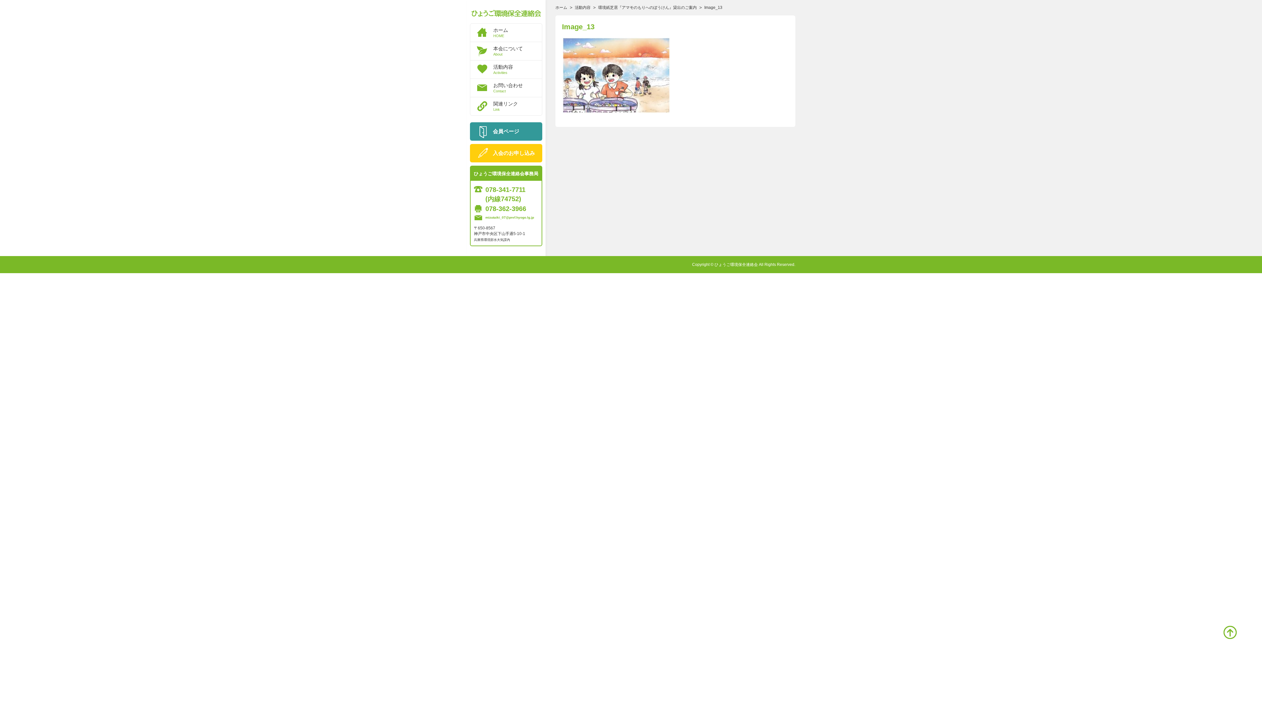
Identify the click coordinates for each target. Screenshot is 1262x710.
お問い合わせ (508, 88)
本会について (508, 51)
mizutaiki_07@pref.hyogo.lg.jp (509, 217)
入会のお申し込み (514, 153)
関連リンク (505, 106)
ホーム (500, 32)
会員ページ (506, 131)
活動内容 (503, 69)
